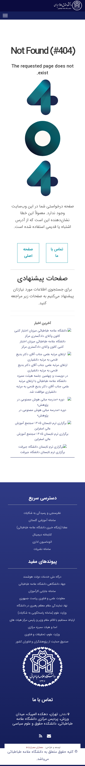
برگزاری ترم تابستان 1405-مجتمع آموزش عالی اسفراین (42, 436)
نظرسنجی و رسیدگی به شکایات (42, 513)
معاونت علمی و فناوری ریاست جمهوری (42, 598)
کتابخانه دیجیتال (42, 534)
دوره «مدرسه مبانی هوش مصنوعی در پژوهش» (42, 413)
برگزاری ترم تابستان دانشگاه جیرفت (42, 452)
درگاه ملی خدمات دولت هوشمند (42, 576)
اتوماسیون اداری (42, 541)
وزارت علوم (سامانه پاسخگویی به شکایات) (42, 612)
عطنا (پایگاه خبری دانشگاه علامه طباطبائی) (42, 527)
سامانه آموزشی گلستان (42, 520)
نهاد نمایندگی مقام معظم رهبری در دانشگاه (42, 605)
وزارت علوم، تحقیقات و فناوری (42, 634)
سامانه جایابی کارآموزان (42, 591)
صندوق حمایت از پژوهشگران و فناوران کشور (42, 641)
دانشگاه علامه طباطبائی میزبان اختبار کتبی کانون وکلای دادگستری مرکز (43, 344)
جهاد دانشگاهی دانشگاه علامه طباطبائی (42, 584)
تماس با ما (57, 252)
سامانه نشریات (42, 549)
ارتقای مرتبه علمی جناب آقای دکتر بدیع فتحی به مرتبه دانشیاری (42, 368)
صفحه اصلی (28, 252)
